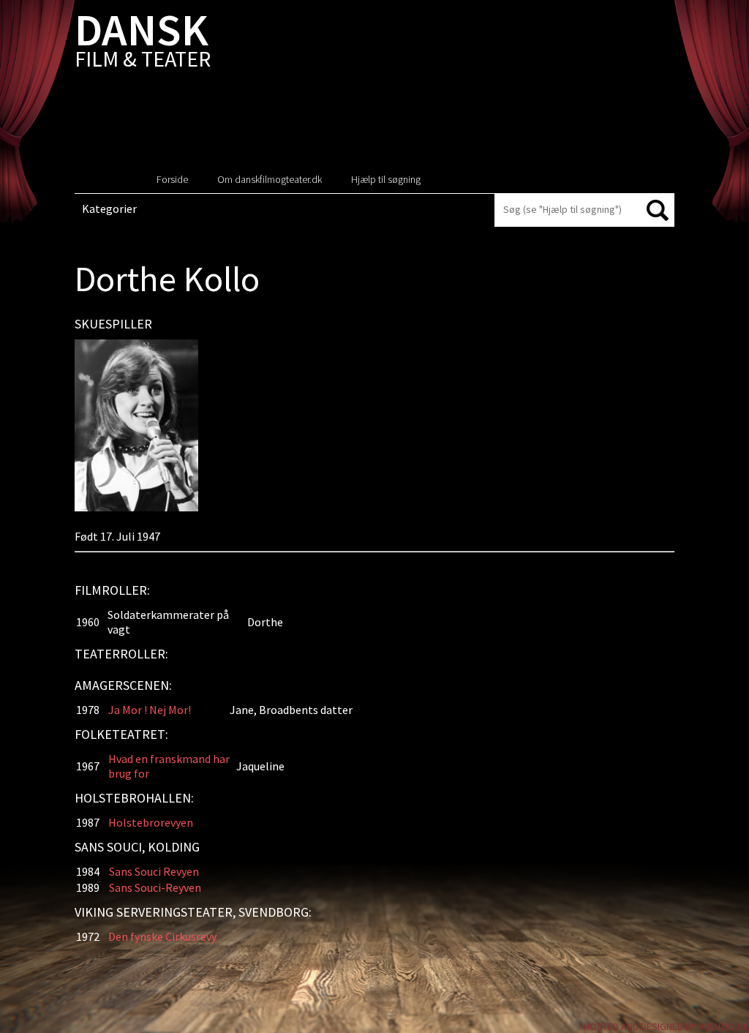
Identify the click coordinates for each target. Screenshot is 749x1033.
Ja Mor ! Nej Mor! (149, 709)
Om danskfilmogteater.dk (269, 179)
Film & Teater (143, 43)
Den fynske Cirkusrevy (162, 936)
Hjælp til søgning (386, 179)
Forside (172, 179)
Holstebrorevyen (150, 822)
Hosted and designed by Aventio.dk (666, 1026)
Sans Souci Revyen (154, 871)
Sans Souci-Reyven (155, 887)
